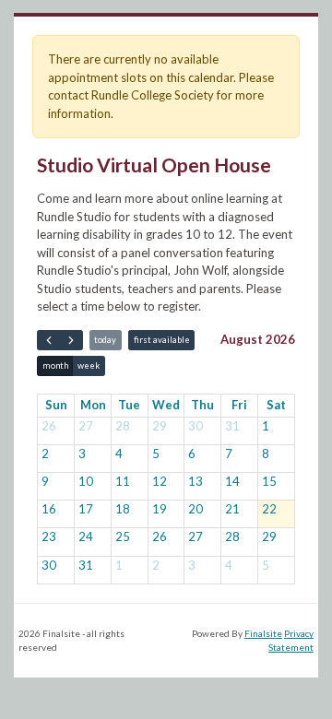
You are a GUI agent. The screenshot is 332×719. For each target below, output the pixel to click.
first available (162, 340)
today (105, 340)
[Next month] (70, 340)
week (88, 365)
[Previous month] (48, 340)
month (55, 365)
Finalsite (263, 633)
